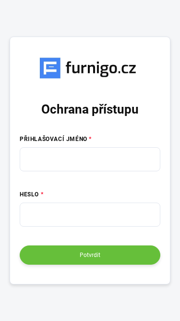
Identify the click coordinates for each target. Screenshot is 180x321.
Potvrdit (90, 255)
